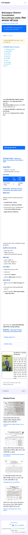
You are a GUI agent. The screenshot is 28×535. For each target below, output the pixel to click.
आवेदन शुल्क (7, 57)
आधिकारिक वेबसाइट (8, 344)
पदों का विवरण (8, 53)
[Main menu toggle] (25, 2)
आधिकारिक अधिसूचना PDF (9, 337)
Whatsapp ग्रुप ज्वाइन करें (10, 147)
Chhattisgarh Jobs (7, 424)
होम (4, 27)
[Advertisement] (14, 84)
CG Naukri (5, 3)
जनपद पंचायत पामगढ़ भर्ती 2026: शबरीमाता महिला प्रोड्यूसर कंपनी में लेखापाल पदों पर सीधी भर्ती (12, 420)
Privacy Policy (14, 522)
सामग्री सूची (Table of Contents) (11, 47)
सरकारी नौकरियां (9, 27)
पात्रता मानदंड (8, 55)
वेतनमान (7, 60)
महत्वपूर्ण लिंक (8, 64)
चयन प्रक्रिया (7, 58)
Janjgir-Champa (16, 424)
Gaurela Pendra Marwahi (18, 454)
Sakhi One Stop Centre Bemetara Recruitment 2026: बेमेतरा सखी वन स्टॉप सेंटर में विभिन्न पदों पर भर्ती (13, 504)
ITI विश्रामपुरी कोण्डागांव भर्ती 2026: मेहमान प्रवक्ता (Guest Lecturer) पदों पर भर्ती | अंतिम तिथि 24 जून (13, 478)
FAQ (6, 66)
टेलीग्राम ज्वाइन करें (8, 154)
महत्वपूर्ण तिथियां (8, 51)
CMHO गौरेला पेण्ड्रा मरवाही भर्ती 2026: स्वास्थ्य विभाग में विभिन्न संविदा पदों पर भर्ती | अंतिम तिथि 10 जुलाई (14, 450)
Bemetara (5, 509)
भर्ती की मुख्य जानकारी (9, 49)
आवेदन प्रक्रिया (8, 62)
